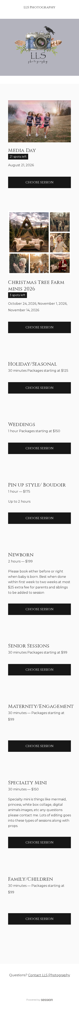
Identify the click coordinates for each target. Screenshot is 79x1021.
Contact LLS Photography (49, 975)
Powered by (33, 999)
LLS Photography (40, 7)
